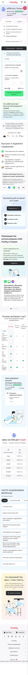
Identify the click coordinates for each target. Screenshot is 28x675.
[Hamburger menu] (3, 2)
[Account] (25, 2)
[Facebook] (5, 636)
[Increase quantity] (21, 83)
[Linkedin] (20, 636)
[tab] (8, 21)
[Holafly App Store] (7, 632)
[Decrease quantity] (6, 83)
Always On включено (11, 36)
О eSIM (4, 500)
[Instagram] (8, 636)
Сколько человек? (12, 75)
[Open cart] (22, 2)
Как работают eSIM (15, 500)
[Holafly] (14, 628)
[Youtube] (12, 636)
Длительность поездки (13, 65)
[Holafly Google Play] (20, 632)
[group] (14, 506)
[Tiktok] (23, 636)
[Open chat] (25, 8)
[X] (16, 636)
